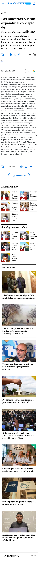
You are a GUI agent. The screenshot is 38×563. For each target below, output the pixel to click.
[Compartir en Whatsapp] (15, 55)
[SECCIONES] (4, 3)
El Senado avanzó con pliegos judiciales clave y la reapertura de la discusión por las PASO (18, 435)
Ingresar (34, 3)
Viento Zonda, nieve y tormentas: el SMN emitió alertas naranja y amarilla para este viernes (18, 331)
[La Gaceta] (19, 3)
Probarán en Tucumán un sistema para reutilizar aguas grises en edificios (17, 366)
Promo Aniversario (28, 4)
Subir (34, 555)
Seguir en (29, 71)
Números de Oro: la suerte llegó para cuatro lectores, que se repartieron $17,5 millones (18, 537)
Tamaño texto (10, 166)
